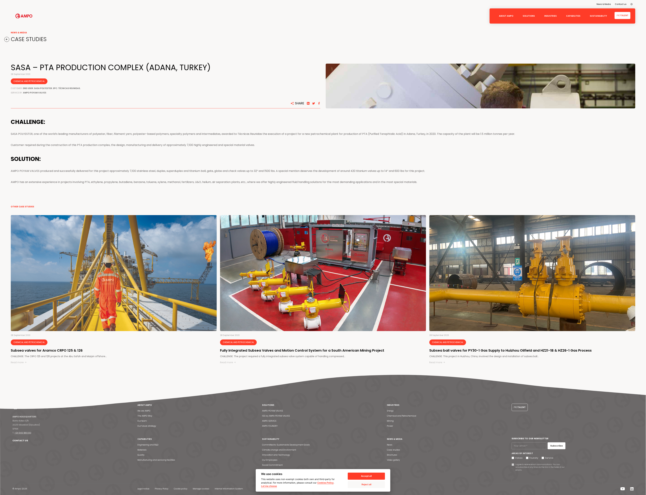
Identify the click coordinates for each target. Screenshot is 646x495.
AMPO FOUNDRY (270, 425)
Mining (390, 420)
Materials (142, 449)
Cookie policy (180, 488)
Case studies (393, 449)
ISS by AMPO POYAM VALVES (276, 415)
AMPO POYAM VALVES (272, 410)
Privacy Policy (161, 488)
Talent (622, 15)
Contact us (620, 4)
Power (390, 425)
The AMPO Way (144, 415)
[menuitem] (632, 4)
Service (549, 457)
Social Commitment (272, 465)
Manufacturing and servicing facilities (156, 459)
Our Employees (269, 459)
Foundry (533, 457)
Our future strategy (146, 425)
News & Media (604, 4)
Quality (141, 454)
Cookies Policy (325, 482)
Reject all (366, 484)
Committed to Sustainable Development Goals (286, 444)
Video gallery (393, 459)
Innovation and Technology (276, 454)
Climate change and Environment (279, 449)
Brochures (392, 454)
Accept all (366, 476)
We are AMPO (143, 410)
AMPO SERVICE (269, 420)
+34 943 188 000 (22, 432)
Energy (390, 410)
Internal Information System (229, 488)
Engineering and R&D (147, 444)
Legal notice (143, 488)
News (389, 444)
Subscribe (556, 445)
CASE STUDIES (28, 39)
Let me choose (269, 486)
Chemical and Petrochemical (401, 415)
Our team (142, 420)
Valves (519, 457)
